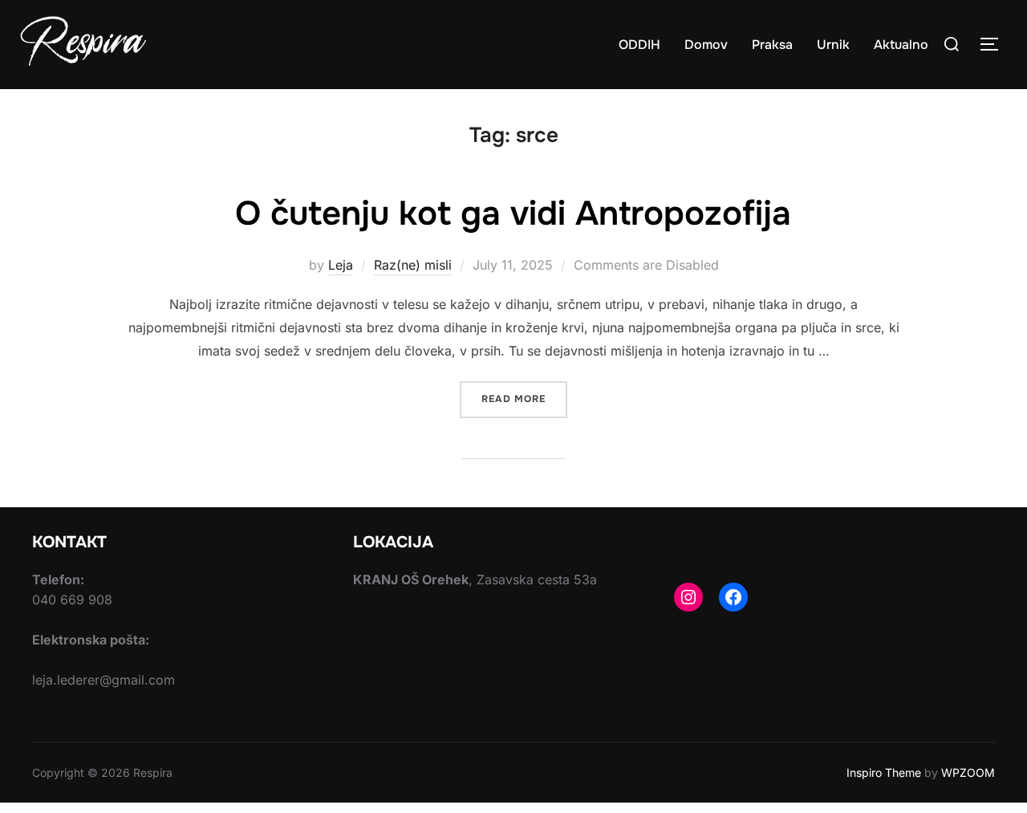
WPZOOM (968, 772)
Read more (524, 398)
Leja (340, 265)
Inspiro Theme (883, 772)
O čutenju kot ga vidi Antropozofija (513, 213)
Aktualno (901, 44)
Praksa (772, 44)
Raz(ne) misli (413, 265)
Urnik (833, 44)
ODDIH (639, 44)
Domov (706, 44)
